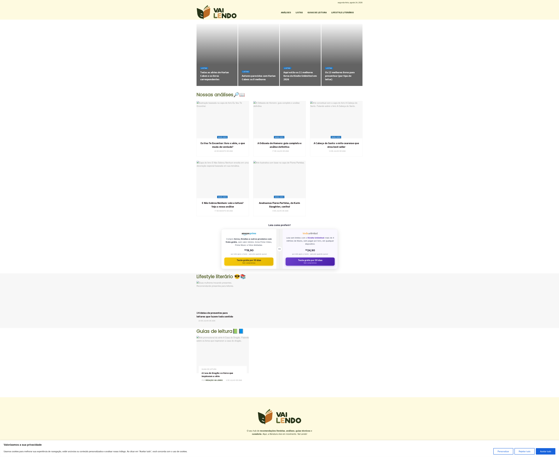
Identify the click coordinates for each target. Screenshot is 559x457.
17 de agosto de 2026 (223, 211)
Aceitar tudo (545, 451)
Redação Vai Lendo (214, 380)
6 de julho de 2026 (234, 380)
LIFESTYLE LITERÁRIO (342, 12)
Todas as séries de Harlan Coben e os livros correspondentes (214, 76)
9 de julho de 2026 (280, 211)
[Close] (556, 442)
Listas (204, 68)
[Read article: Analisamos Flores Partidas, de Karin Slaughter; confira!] (279, 179)
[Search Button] (361, 12)
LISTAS (299, 12)
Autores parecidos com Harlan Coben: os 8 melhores (259, 77)
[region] (279, 448)
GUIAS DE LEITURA (317, 12)
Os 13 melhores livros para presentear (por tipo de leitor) (340, 76)
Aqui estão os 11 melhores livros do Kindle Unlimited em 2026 (300, 76)
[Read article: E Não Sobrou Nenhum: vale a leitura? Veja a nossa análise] (223, 179)
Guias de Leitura (209, 369)
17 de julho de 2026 (280, 151)
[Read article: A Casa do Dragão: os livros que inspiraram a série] (223, 354)
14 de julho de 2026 (337, 151)
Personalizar (503, 451)
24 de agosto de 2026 (210, 85)
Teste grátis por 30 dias (249, 261)
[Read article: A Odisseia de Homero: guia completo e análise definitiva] (279, 119)
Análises (222, 137)
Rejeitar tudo (524, 451)
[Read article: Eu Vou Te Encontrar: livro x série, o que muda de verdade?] (223, 119)
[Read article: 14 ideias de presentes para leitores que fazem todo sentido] (216, 295)
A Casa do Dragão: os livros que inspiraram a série (217, 375)
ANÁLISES (286, 12)
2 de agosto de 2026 (294, 85)
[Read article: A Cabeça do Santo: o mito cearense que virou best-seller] (336, 119)
